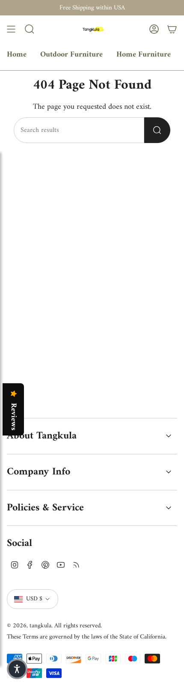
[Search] (157, 130)
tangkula (40, 625)
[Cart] (172, 29)
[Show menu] (11, 29)
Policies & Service (45, 508)
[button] (17, 669)
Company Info (38, 472)
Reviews (13, 416)
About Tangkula (42, 436)
